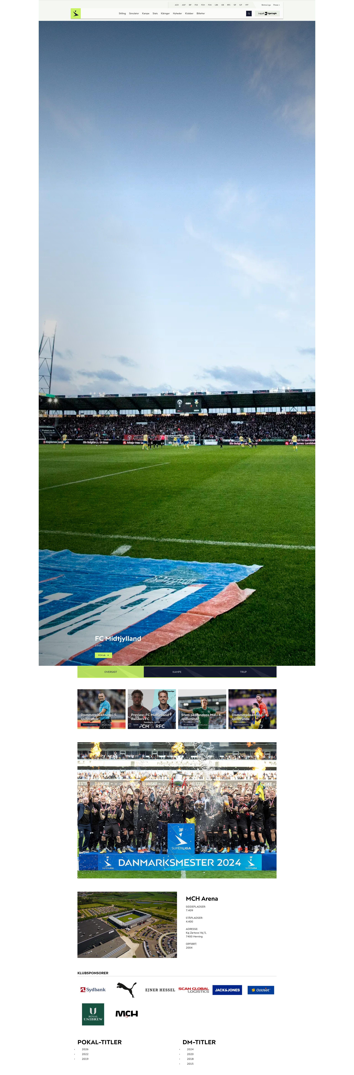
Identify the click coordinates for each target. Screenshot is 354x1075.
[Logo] (76, 13)
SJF (240, 5)
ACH (177, 5)
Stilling (122, 13)
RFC (228, 5)
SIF (235, 5)
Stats (155, 13)
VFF (246, 5)
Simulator (134, 13)
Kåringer (165, 13)
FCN (210, 5)
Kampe (145, 13)
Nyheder (177, 13)
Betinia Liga (266, 5)
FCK (196, 5)
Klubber (189, 13)
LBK (216, 5)
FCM (203, 5)
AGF (184, 5)
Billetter (201, 13)
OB (222, 5)
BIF (190, 5)
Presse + (276, 5)
